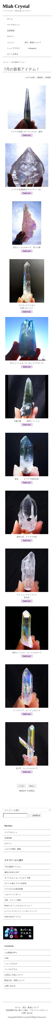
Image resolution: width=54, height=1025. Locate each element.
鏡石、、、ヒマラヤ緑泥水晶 (27, 479)
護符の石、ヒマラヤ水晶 (27, 537)
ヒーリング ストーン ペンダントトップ (20, 911)
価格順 (40, 77)
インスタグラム (10, 969)
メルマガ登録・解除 (12, 849)
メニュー (10, 42)
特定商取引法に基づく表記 (17, 1010)
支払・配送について (33, 42)
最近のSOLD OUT (11, 872)
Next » (32, 786)
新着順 (48, 77)
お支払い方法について (13, 975)
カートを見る (12, 54)
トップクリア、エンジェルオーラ (26, 710)
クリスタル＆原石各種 (13, 889)
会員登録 (10, 30)
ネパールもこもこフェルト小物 (17, 878)
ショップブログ (13, 48)
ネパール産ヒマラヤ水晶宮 (15, 883)
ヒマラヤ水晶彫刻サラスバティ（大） (26, 189)
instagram (32, 48)
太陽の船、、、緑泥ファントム (27, 421)
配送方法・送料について (14, 980)
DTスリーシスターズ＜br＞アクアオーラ (27, 363)
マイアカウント (13, 25)
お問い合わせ (9, 986)
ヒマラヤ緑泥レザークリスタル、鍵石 (26, 132)
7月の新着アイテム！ (18, 62)
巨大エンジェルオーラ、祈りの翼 (26, 247)
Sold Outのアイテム (12, 917)
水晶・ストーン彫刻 (12, 900)
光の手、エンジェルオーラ (27, 768)
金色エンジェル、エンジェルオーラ (26, 652)
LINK (6, 958)
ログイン (10, 36)
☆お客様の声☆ (10, 953)
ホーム (10, 19)
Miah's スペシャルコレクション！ (18, 905)
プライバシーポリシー (39, 1010)
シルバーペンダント (12, 894)
